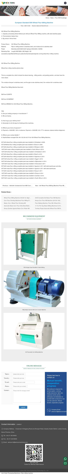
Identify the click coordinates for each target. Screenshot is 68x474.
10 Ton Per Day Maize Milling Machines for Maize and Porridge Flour (48, 206)
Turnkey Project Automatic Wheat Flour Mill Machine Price (48, 208)
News (52, 18)
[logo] (8, 3)
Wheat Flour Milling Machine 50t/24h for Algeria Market (17, 198)
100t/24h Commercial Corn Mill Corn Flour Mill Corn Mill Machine (28, 185)
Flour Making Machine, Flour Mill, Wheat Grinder (48, 203)
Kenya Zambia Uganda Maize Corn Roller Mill (17, 208)
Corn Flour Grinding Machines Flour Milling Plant (17, 200)
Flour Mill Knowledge (61, 18)
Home (47, 18)
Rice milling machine (27, 473)
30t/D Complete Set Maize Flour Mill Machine (47, 198)
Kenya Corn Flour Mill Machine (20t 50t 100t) (47, 200)
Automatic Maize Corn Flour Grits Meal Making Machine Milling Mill (17, 206)
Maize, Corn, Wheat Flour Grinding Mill (15, 203)
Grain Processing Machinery (12, 473)
